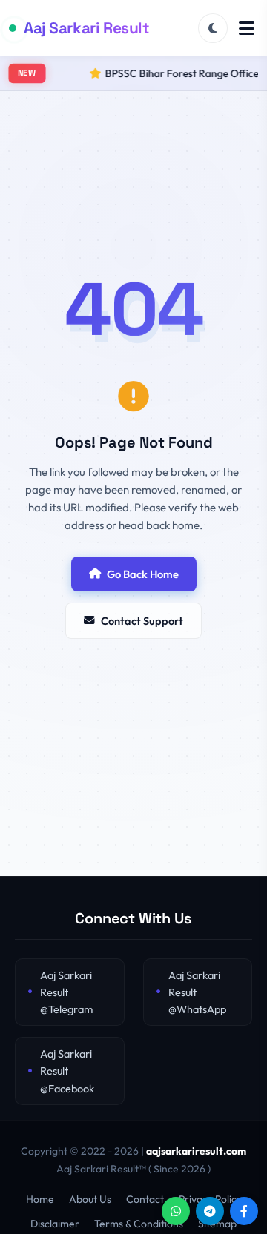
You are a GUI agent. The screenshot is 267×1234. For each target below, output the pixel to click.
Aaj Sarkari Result (86, 28)
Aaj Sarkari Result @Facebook (67, 1070)
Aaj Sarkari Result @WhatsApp (197, 992)
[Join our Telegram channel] (210, 1211)
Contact (145, 1199)
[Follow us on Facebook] (244, 1211)
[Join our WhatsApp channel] (176, 1211)
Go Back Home (143, 574)
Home (40, 1199)
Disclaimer (54, 1223)
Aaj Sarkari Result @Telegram (66, 992)
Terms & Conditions (138, 1223)
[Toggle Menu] (246, 28)
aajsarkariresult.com (196, 1151)
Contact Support (142, 621)
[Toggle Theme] (213, 28)
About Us (90, 1199)
